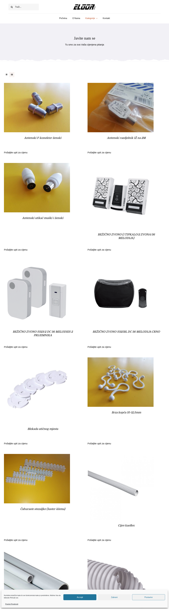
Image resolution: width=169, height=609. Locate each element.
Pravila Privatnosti (11, 604)
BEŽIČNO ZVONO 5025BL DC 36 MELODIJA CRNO (126, 331)
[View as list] (11, 74)
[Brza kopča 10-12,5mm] (121, 359)
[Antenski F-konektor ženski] (37, 85)
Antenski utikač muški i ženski (42, 218)
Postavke (148, 597)
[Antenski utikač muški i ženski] (37, 165)
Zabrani (114, 597)
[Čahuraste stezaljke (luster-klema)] (37, 456)
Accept (80, 597)
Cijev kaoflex (126, 525)
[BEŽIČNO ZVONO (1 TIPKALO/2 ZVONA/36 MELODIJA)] (121, 165)
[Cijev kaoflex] (121, 456)
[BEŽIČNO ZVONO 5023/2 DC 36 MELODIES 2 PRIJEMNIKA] (37, 262)
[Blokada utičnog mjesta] (37, 359)
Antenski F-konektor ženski (42, 138)
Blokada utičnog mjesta (42, 429)
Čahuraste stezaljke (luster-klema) (42, 509)
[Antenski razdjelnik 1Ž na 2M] (121, 85)
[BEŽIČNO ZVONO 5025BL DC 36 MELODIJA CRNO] (121, 262)
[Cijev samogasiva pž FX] (121, 552)
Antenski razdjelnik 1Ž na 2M (126, 138)
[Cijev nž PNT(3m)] (37, 552)
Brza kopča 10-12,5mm (126, 412)
